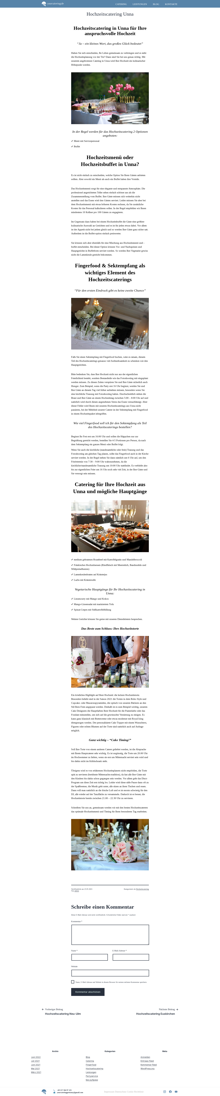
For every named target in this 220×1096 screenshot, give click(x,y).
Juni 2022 (36, 1057)
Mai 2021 (35, 1068)
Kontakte (171, 4)
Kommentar (76, 921)
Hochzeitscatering (142, 889)
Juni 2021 (35, 1065)
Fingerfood (91, 1065)
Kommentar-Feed (149, 1065)
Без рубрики (92, 1080)
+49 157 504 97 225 (64, 1090)
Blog (156, 4)
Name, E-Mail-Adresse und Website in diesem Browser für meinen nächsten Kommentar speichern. (111, 982)
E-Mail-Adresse (119, 951)
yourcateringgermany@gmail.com (70, 1092)
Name (74, 951)
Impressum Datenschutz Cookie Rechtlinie (124, 1091)
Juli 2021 (35, 1061)
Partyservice (92, 1076)
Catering (121, 4)
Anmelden (145, 1057)
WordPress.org (147, 1068)
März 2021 (36, 1072)
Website (74, 966)
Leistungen (140, 4)
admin (76, 891)
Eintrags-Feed (147, 1061)
